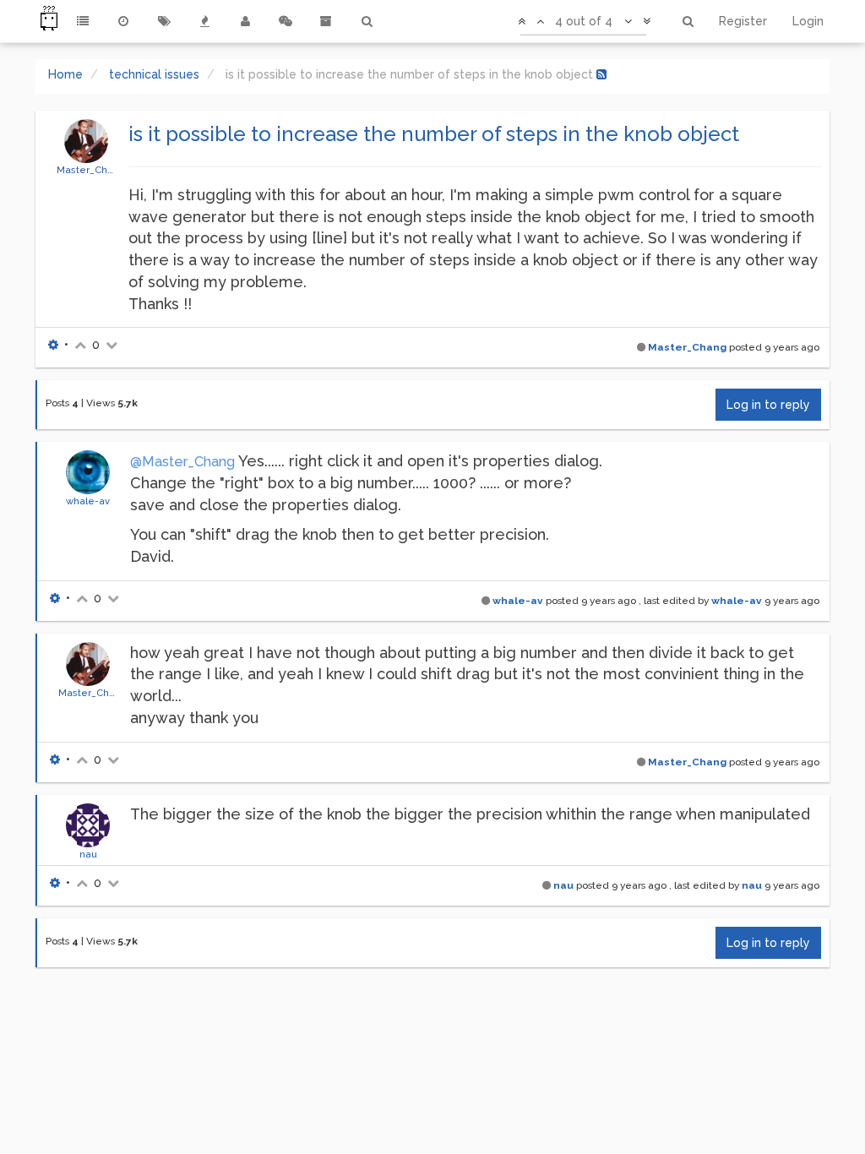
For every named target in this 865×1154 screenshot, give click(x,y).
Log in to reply (768, 404)
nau (88, 854)
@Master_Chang (182, 462)
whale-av (88, 501)
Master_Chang (91, 170)
